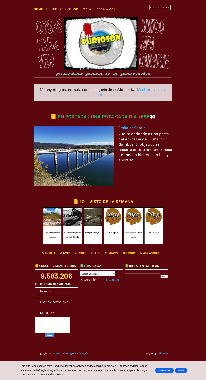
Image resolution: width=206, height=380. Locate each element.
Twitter (66, 253)
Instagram (112, 253)
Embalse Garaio (131, 128)
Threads (81, 253)
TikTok (96, 253)
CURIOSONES (70, 9)
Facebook (49, 253)
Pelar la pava (113, 233)
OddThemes (162, 353)
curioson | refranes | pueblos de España (70, 353)
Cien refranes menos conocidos (52, 235)
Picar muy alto (154, 233)
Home (38, 9)
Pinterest (130, 253)
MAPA (87, 9)
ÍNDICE (51, 9)
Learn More (164, 370)
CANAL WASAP (105, 9)
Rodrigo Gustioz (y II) (92, 233)
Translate (112, 279)
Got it (181, 370)
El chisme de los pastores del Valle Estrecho (72, 235)
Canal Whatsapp (150, 253)
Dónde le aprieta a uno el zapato (133, 235)
